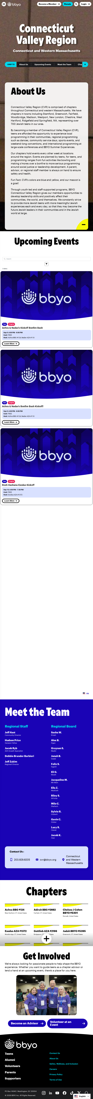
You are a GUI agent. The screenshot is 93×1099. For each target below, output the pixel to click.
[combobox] (82, 1096)
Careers (53, 1069)
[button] (4, 4)
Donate (67, 4)
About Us (23, 64)
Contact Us (55, 1053)
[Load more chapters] (47, 939)
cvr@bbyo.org (48, 859)
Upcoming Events (43, 64)
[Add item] (85, 64)
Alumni (10, 1059)
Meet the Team (64, 64)
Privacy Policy (56, 1074)
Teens (9, 1053)
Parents (10, 1072)
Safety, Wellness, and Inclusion (64, 1064)
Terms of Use (56, 1079)
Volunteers (12, 1066)
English (82, 1096)
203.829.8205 (22, 859)
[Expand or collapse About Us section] (82, 224)
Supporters (13, 1078)
